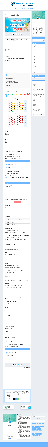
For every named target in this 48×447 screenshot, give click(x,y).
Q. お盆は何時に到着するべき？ (37, 110)
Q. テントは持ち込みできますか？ (37, 109)
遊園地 (29, 367)
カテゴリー (38, 418)
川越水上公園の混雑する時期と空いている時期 (12, 82)
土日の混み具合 (35, 104)
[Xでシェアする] (13, 34)
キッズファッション (38, 428)
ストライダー (35, 63)
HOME (15, 8)
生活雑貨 (38, 434)
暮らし (18, 8)
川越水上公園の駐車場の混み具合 (10, 81)
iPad (37, 423)
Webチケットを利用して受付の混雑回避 (38, 89)
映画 (35, 434)
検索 (44, 416)
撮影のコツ (33, 434)
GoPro (34, 46)
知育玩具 (41, 434)
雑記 (36, 435)
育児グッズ (35, 66)
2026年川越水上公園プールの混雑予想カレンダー (38, 82)
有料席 (8, 164)
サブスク (40, 429)
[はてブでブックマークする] (18, 34)
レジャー (21, 8)
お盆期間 (34, 100)
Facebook (16, 400)
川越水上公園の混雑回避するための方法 (11, 78)
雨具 (38, 435)
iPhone (34, 49)
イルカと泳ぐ (33, 427)
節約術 (32, 435)
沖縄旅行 (35, 72)
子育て (24, 8)
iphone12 (40, 423)
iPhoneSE (43, 423)
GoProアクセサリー (34, 423)
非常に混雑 (34, 84)
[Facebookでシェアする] (16, 34)
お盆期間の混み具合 (35, 105)
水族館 (34, 59)
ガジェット (28, 8)
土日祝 (34, 99)
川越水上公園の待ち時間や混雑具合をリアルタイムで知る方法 (14, 79)
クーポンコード (33, 429)
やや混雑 (34, 85)
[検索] (43, 40)
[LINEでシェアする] (21, 34)
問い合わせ (31, 8)
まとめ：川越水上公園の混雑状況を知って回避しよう (38, 115)
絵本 (34, 435)
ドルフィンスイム (36, 55)
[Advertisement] (17, 67)
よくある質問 (8, 85)
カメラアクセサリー (38, 427)
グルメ (37, 429)
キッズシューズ (33, 428)
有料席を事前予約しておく (36, 90)
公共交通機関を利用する (36, 93)
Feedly (18, 400)
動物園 (34, 56)
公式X (5, 237)
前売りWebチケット (7, 177)
